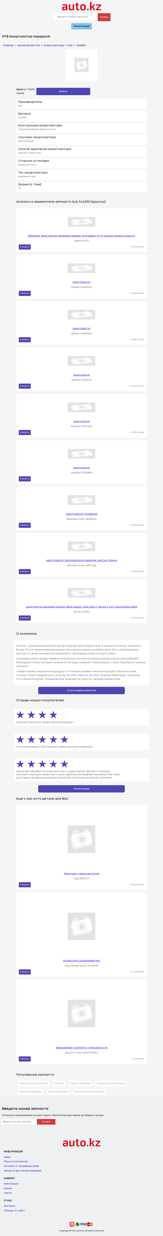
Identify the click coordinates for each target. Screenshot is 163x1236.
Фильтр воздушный (30, 1092)
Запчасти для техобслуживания (22, 1171)
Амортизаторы (53, 45)
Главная (8, 45)
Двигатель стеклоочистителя (81, 874)
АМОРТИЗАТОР (81, 282)
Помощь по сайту (14, 1211)
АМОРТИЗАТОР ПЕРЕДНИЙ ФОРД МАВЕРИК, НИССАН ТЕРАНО (81, 561)
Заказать (24, 247)
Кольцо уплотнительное (33, 1083)
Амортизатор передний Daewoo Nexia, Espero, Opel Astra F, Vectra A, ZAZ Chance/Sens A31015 (81, 607)
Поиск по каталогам (16, 1162)
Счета (7, 1193)
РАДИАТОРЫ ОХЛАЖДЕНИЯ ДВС (81, 961)
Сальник (59, 1083)
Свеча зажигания (80, 1083)
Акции (7, 1157)
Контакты (9, 1206)
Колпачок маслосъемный (89, 1092)
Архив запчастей (28, 45)
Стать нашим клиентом (81, 690)
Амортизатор (81, 375)
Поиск (104, 17)
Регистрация (81, 26)
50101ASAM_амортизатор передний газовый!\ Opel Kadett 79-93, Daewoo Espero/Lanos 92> (81, 236)
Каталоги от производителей (21, 1166)
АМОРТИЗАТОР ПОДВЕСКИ (81, 514)
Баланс (8, 1188)
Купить (63, 91)
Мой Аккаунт (11, 1184)
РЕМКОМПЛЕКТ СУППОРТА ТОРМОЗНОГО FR (81, 1048)
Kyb (70, 45)
